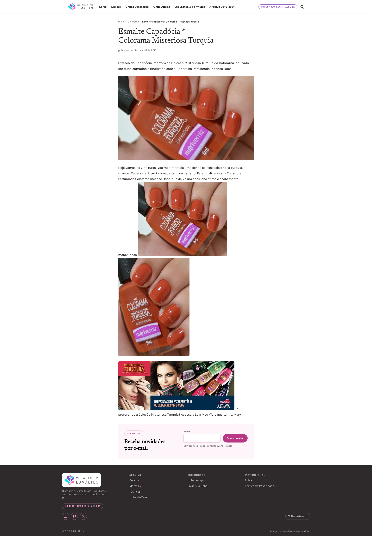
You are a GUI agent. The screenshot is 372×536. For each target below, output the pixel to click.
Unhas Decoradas (137, 7)
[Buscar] (302, 7)
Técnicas (134, 491)
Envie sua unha (198, 486)
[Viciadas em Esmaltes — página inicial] (81, 480)
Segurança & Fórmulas (190, 7)
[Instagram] (65, 516)
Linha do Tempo (139, 497)
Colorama (133, 21)
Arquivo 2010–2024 (222, 7)
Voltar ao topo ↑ (297, 516)
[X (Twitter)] (83, 516)
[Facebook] (74, 516)
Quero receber (235, 438)
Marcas (116, 7)
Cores (103, 7)
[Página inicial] (80, 6)
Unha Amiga (161, 7)
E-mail (186, 431)
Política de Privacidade (259, 486)
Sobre (248, 480)
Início (121, 21)
